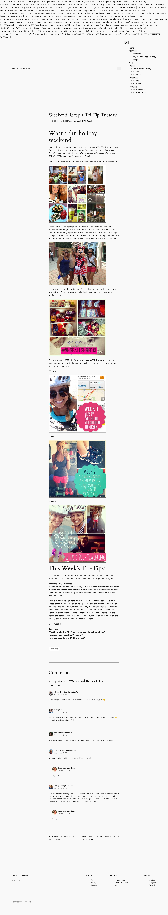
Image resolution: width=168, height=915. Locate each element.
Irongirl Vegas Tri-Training (91, 360)
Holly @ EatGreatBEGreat (64, 732)
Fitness (132, 78)
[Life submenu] (133, 66)
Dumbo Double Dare (67, 238)
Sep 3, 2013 (53, 121)
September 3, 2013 (61, 788)
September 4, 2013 (61, 694)
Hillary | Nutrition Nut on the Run (66, 692)
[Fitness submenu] (136, 78)
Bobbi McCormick (21, 68)
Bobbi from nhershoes (71, 121)
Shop (131, 87)
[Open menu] (119, 68)
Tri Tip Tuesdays (88, 121)
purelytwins (58, 710)
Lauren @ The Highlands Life (65, 750)
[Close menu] (126, 42)
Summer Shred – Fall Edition (85, 289)
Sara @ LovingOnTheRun (63, 786)
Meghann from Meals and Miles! (84, 226)
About (131, 51)
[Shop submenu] (135, 87)
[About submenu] (135, 51)
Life (130, 66)
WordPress (27, 902)
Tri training (54, 649)
